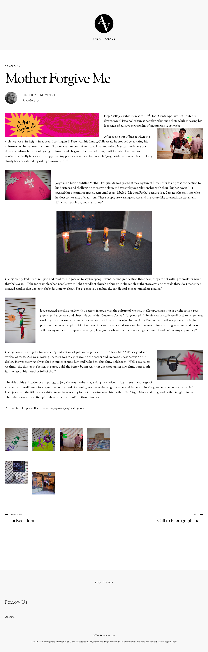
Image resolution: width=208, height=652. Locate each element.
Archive (9, 617)
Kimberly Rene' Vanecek (40, 95)
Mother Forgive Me (57, 79)
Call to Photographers (177, 518)
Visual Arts (12, 65)
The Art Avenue (102, 635)
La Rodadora (22, 518)
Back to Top (104, 582)
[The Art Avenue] (104, 28)
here (174, 641)
